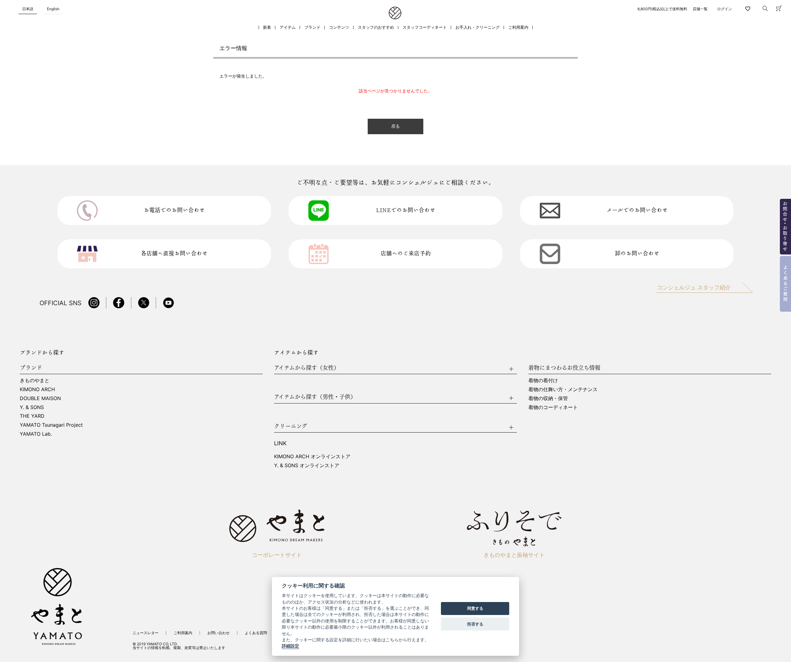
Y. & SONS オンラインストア (306, 465)
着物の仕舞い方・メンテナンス (563, 389)
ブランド (312, 27)
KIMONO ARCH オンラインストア (312, 456)
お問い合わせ (218, 632)
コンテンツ (339, 27)
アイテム (288, 27)
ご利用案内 (518, 27)
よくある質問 (256, 632)
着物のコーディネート (553, 407)
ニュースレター (146, 632)
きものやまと (34, 380)
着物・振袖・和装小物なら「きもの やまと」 (395, 13)
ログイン (724, 8)
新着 (267, 27)
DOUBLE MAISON (40, 398)
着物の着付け (543, 380)
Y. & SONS (32, 407)
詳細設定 (290, 646)
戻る (395, 126)
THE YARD (32, 416)
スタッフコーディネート (425, 27)
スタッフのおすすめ (376, 27)
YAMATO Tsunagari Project (51, 425)
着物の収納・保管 (548, 398)
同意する (475, 608)
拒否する (475, 623)
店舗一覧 (700, 8)
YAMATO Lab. (36, 434)
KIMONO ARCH (37, 389)
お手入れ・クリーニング (477, 27)
